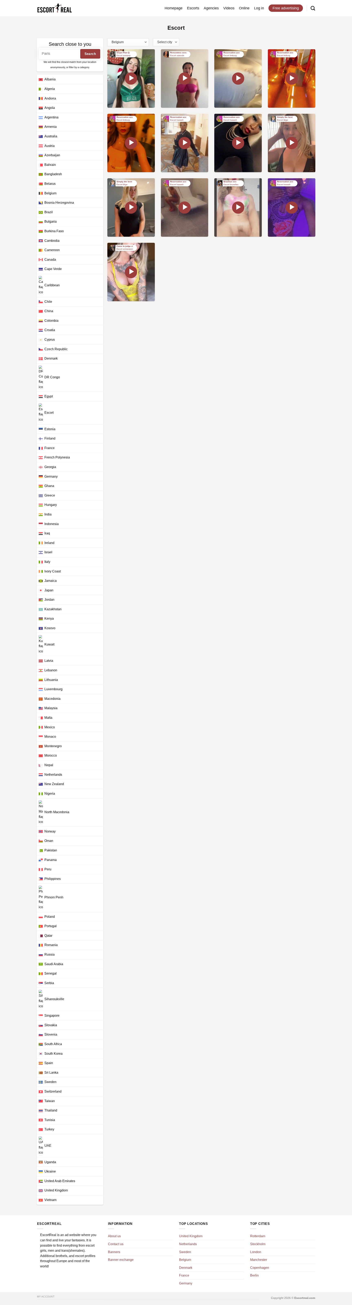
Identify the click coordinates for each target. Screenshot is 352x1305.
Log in (259, 8)
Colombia (51, 320)
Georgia (50, 467)
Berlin (254, 1275)
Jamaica (50, 580)
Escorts (193, 8)
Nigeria (49, 793)
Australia (50, 136)
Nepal (48, 765)
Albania (50, 79)
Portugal (50, 926)
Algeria (49, 89)
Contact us (115, 1244)
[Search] (313, 8)
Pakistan (50, 850)
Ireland (49, 543)
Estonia (49, 429)
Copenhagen (259, 1267)
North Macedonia (56, 812)
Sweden (50, 1082)
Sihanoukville (54, 999)
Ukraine (50, 1171)
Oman (48, 840)
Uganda (50, 1162)
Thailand (50, 1110)
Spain (48, 1063)
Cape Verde (53, 269)
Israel (48, 552)
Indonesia (51, 524)
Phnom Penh (53, 897)
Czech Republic (56, 349)
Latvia (48, 660)
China (48, 311)
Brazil (48, 212)
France (49, 448)
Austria (49, 146)
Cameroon (52, 250)
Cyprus (49, 339)
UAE (47, 1145)
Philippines (52, 879)
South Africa (53, 1044)
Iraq (47, 533)
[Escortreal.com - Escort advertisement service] (54, 8)
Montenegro (53, 746)
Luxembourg (53, 689)
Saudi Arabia (53, 964)
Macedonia (52, 698)
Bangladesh (53, 174)
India (48, 514)
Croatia (49, 330)
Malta (48, 717)
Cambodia (51, 240)
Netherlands (53, 774)
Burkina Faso (54, 231)
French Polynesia (57, 457)
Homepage (174, 8)
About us (114, 1236)
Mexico (49, 727)
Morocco (50, 755)
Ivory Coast (52, 571)
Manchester (258, 1259)
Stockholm (257, 1244)
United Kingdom (56, 1190)
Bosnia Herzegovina (59, 202)
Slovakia (50, 1025)
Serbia (49, 983)
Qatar (48, 935)
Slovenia (50, 1034)
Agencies (211, 8)
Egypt (48, 396)
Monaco (50, 736)
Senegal (50, 973)
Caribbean (52, 285)
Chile (48, 301)
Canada (50, 259)
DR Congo (52, 377)
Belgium (50, 193)
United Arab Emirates (59, 1181)
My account (46, 1296)
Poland (49, 916)
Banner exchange (121, 1259)
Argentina (51, 117)
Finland (49, 438)
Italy (47, 561)
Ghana (49, 486)
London (255, 1252)
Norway (50, 831)
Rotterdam (257, 1236)
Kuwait (49, 644)
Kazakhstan (53, 609)
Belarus (50, 183)
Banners (114, 1252)
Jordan (49, 599)
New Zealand (54, 784)
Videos (228, 8)
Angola (49, 107)
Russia (49, 954)
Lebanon (50, 670)
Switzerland (53, 1091)
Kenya (49, 618)
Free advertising (286, 8)
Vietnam (50, 1200)
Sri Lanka (51, 1072)
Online (244, 8)
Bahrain (50, 164)
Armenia (50, 126)
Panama (50, 860)
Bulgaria (50, 221)
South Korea (53, 1053)
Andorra (50, 98)
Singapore (51, 1015)
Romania (51, 945)
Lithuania (51, 679)
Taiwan (49, 1101)
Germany (51, 476)
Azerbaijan (52, 155)
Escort (49, 412)
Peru (47, 869)
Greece (49, 495)
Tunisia (49, 1120)
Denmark (51, 358)
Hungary (50, 504)
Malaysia (50, 708)
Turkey (49, 1129)
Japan (48, 590)
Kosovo (49, 628)
